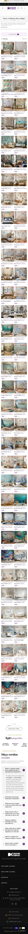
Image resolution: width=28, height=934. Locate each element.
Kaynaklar (4, 877)
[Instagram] (15, 904)
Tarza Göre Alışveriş (8, 866)
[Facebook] (12, 904)
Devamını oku (3, 27)
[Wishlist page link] (18, 8)
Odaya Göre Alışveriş (8, 871)
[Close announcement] (26, 1)
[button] (2, 8)
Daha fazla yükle (14, 728)
